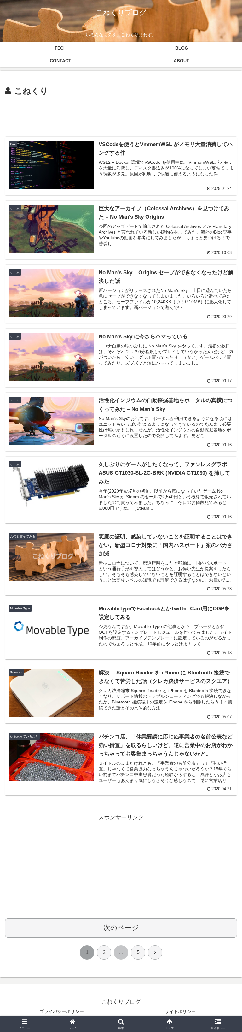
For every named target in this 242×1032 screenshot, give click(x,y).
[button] (223, 879)
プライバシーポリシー (62, 1011)
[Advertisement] (121, 115)
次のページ (121, 928)
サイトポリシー (180, 1011)
